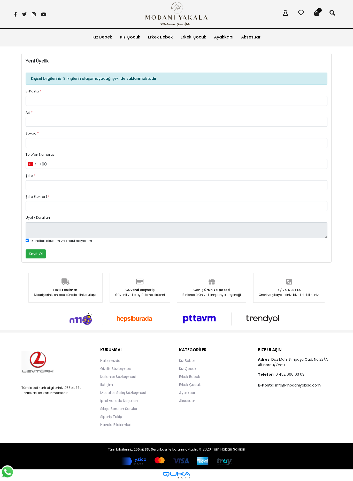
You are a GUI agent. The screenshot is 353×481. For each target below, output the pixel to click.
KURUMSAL (111, 350)
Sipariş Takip (111, 416)
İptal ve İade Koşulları (119, 400)
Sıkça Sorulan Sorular (118, 408)
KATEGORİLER (192, 350)
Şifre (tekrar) (37, 196)
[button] (284, 14)
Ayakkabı (187, 392)
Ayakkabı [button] (223, 37)
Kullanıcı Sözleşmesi (118, 376)
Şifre (30, 175)
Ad (29, 112)
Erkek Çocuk (190, 384)
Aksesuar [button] (250, 37)
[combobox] (32, 164)
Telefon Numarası (40, 154)
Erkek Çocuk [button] (193, 37)
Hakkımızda (110, 360)
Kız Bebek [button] (102, 37)
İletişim (106, 384)
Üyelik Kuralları (38, 217)
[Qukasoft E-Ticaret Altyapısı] (176, 475)
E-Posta (33, 91)
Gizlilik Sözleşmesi (116, 368)
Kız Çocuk (187, 368)
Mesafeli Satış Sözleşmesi (123, 392)
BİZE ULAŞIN (269, 350)
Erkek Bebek (189, 376)
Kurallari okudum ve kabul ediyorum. (62, 240)
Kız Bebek (187, 360)
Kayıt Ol (36, 253)
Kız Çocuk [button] (130, 37)
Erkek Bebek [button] (160, 37)
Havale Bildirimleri (115, 424)
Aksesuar (187, 400)
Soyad (32, 133)
